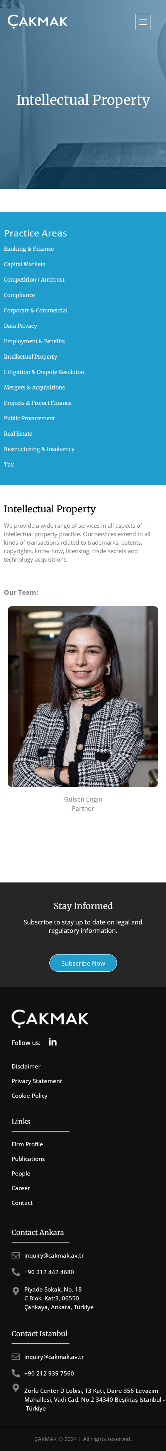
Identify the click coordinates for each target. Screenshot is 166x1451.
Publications (28, 1158)
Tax (9, 464)
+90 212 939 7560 (49, 1373)
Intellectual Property (30, 356)
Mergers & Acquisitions (34, 387)
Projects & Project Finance (37, 402)
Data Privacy (20, 325)
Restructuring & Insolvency (39, 449)
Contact (22, 1202)
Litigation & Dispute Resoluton (44, 372)
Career (21, 1188)
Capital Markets (24, 264)
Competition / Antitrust (34, 279)
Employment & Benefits (34, 341)
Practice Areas (35, 232)
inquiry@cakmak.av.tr (54, 1255)
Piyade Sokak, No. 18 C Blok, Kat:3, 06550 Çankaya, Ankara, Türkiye (59, 1298)
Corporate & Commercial (36, 310)
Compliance (19, 295)
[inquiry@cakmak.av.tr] (16, 1255)
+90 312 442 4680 (49, 1272)
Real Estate (18, 433)
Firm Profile (27, 1144)
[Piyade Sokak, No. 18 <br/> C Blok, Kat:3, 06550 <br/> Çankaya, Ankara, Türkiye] (16, 1291)
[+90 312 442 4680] (16, 1272)
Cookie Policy (29, 1095)
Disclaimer (26, 1066)
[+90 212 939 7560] (16, 1373)
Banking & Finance (29, 248)
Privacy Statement (37, 1081)
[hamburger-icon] (143, 22)
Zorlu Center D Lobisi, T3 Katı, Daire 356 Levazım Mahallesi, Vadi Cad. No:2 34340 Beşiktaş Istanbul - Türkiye (94, 1399)
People (21, 1173)
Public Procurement (29, 418)
